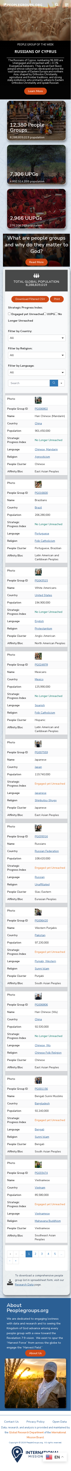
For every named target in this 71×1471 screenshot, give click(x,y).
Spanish (40, 705)
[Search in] (61, 383)
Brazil (38, 507)
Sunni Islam (42, 968)
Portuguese (42, 533)
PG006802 (41, 409)
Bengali (39, 1129)
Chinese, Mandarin (46, 449)
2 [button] (35, 1254)
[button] (57, 5)
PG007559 (41, 752)
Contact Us (11, 1422)
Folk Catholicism (45, 541)
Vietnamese (42, 1213)
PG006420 (41, 920)
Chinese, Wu (43, 1045)
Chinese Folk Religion (48, 1053)
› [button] (9, 1261)
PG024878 (41, 665)
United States (43, 595)
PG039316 (41, 836)
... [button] (22, 1254)
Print (57, 299)
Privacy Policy (36, 1422)
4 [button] (48, 1254)
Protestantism (43, 628)
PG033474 (41, 1173)
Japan (38, 767)
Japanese (40, 793)
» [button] (15, 1261)
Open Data (60, 1422)
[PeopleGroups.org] (22, 5)
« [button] (10, 1254)
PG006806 (41, 1005)
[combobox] (37, 338)
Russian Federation (47, 851)
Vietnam (40, 1187)
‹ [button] (16, 1254)
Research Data (24, 1285)
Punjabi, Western (45, 961)
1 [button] (29, 1254)
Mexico (39, 679)
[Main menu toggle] (67, 5)
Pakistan (40, 935)
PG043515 (41, 580)
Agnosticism (42, 457)
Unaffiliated (42, 884)
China (38, 423)
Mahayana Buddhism (48, 1221)
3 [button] (42, 1254)
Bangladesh (42, 1103)
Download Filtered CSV (30, 299)
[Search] (54, 383)
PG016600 (41, 493)
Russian (40, 877)
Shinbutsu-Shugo (46, 800)
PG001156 (41, 1089)
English (39, 621)
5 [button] (55, 1254)
